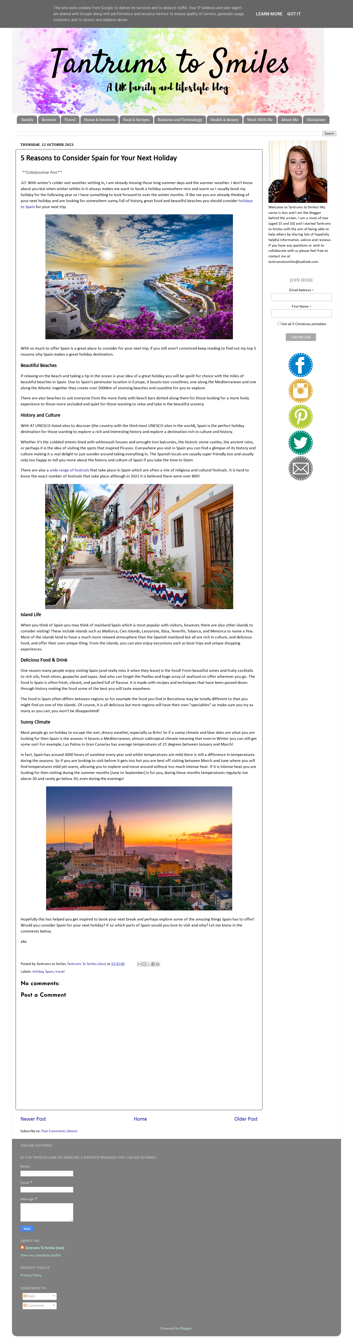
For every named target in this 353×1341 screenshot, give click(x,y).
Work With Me (260, 119)
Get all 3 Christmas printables (303, 324)
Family (27, 119)
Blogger (186, 1328)
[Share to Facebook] (153, 964)
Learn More (269, 13)
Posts (30, 1296)
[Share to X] (148, 964)
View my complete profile (40, 1255)
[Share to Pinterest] (157, 964)
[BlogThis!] (144, 964)
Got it (294, 13)
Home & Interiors (99, 119)
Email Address (301, 290)
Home (140, 1119)
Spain (49, 972)
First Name (301, 306)
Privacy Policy (31, 1275)
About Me (289, 119)
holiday (37, 972)
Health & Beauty (224, 119)
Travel (70, 119)
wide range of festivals (69, 470)
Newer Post (33, 1119)
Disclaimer (316, 119)
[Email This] (139, 964)
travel (60, 972)
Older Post (246, 1119)
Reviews (49, 119)
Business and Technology (180, 119)
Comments (35, 1306)
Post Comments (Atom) (59, 1131)
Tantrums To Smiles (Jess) (44, 1248)
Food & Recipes (136, 119)
